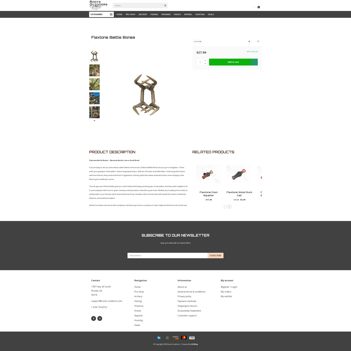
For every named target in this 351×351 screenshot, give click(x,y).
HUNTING (200, 14)
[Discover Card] (175, 338)
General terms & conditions (192, 291)
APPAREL (188, 14)
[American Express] (159, 338)
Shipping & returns (187, 305)
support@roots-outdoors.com (106, 301)
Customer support (187, 315)
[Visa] (192, 338)
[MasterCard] (183, 338)
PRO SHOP (130, 14)
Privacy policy (184, 296)
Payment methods (187, 301)
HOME (119, 14)
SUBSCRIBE (215, 255)
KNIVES (177, 14)
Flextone (198, 41)
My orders (226, 291)
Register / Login (229, 286)
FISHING (154, 14)
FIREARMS (166, 14)
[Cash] (167, 338)
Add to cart (233, 62)
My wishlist (226, 296)
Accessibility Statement (189, 310)
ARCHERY (143, 14)
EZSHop (194, 344)
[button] (96, 48)
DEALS (211, 14)
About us (182, 286)
